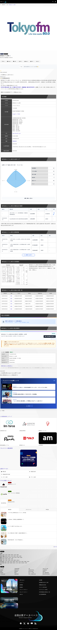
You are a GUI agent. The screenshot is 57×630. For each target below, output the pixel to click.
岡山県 (11, 561)
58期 (11, 301)
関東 (1, 557)
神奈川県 (6, 557)
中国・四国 (2, 561)
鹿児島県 (22, 562)
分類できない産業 (45, 568)
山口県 (5, 561)
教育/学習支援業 (30, 571)
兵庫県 (9, 560)
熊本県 (14, 562)
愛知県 (3, 558)
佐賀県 (8, 562)
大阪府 (3, 560)
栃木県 (15, 557)
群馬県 (21, 557)
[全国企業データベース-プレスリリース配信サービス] (3, 1)
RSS (35, 623)
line (21, 623)
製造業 (15, 572)
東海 (1, 558)
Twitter (24, 623)
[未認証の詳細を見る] (10, 56)
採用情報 (21, 584)
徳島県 (22, 561)
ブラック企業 (33, 477)
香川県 (20, 561)
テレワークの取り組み (43, 587)
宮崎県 (20, 562)
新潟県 (6, 556)
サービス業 (2, 568)
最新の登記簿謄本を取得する (50, 336)
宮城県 (9, 554)
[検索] (52, 1)
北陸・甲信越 (2, 556)
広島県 (8, 561)
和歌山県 (18, 560)
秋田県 (12, 554)
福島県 (18, 554)
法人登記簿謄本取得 (42, 594)
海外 (1, 564)
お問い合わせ (22, 580)
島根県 (14, 561)
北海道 (1, 553)
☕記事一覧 (55, 546)
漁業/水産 (44, 571)
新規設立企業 (33, 471)
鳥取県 (17, 561)
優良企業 (4, 471)
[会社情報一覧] (9, 586)
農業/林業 (1, 572)
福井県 (15, 556)
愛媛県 (25, 561)
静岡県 (6, 558)
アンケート (22, 582)
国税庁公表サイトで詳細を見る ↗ (7, 365)
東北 (1, 554)
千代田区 (3, 410)
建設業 (1, 571)
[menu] (55, 1)
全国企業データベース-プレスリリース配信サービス (26, 628)
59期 (11, 298)
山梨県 (17, 556)
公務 (29, 568)
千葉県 (13, 557)
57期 (11, 303)
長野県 (20, 556)
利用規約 (21, 587)
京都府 (6, 560)
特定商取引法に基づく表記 (43, 582)
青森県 (3, 554)
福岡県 (5, 562)
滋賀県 (15, 560)
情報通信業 (15, 141)
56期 (11, 306)
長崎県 (11, 562)
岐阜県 (9, 558)
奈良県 (12, 560)
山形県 (15, 554)
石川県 (12, 556)
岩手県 (6, 554)
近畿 (1, 560)
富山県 (9, 556)
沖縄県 (26, 562)
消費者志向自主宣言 (42, 584)
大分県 (17, 562)
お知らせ (21, 594)
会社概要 (40, 580)
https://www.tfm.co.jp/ (17, 133)
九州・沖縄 (2, 562)
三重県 (12, 558)
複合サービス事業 (31, 572)
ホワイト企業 (5, 477)
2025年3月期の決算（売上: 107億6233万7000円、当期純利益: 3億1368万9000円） (18, 87)
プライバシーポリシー (23, 589)
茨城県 (18, 557)
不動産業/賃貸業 (16, 568)
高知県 (28, 561)
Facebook (28, 623)
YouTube (32, 623)
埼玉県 (10, 557)
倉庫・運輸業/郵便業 (46, 572)
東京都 (3, 557)
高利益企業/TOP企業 (6, 474)
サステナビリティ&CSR (43, 589)
